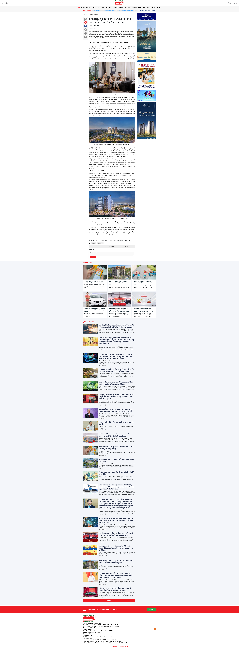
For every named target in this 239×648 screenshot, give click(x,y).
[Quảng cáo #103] (146, 36)
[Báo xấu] (85, 37)
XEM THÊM (109, 600)
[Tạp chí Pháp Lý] (119, 3)
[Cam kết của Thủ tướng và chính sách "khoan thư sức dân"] (90, 426)
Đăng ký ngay (151, 609)
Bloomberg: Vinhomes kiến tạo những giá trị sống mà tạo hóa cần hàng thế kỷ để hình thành (117, 370)
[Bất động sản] (146, 120)
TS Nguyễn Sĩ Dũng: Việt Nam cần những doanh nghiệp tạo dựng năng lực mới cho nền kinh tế (116, 410)
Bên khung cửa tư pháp (103, 597)
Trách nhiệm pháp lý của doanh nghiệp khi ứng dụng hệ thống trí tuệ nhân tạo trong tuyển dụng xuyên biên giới (116, 520)
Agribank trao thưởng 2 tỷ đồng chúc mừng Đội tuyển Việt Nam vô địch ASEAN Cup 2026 (116, 534)
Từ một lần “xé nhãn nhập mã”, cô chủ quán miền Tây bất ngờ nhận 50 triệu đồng (143, 283)
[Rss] (155, 629)
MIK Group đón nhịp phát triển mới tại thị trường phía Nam (116, 460)
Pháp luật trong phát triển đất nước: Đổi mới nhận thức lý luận (117, 473)
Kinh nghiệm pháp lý (102, 365)
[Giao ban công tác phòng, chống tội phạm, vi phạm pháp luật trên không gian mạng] (90, 592)
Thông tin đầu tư (102, 378)
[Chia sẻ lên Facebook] (85, 26)
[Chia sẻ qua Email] (85, 29)
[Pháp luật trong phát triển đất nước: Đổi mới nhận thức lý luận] (90, 476)
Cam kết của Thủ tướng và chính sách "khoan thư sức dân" (116, 423)
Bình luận (86, 19)
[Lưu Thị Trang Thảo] (146, 76)
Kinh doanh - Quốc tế (102, 495)
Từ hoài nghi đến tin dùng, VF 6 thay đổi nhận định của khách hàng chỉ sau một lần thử (94, 310)
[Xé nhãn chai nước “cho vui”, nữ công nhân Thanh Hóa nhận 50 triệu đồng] (95, 272)
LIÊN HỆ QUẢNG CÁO (115, 646)
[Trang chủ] (79, 7)
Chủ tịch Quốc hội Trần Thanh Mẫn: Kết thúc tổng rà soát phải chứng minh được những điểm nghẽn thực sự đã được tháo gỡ (116, 575)
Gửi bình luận (93, 257)
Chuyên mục (234, 3)
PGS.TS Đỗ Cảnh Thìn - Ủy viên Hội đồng (123, 10)
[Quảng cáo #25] (146, 16)
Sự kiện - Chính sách (102, 405)
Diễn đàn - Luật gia (102, 418)
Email (2, 3)
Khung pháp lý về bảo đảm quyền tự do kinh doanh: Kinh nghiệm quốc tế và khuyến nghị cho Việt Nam (116, 548)
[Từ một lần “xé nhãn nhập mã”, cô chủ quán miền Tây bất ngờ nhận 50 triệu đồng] (144, 272)
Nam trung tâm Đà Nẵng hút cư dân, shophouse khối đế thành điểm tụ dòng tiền (119, 283)
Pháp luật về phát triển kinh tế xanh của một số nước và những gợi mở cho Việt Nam (116, 383)
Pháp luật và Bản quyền (93, 636)
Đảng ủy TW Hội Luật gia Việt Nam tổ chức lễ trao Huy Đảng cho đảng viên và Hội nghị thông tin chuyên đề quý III (116, 397)
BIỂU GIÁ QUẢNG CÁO (124, 646)
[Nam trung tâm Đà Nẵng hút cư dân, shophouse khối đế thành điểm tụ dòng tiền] (119, 272)
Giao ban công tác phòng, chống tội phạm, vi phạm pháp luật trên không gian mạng (115, 589)
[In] (85, 33)
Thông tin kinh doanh (102, 455)
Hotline (6, 3)
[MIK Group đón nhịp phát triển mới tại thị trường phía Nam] (90, 463)
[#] (146, 95)
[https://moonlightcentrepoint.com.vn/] (146, 57)
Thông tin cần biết (102, 542)
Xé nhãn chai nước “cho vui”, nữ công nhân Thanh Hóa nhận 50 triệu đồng (93, 282)
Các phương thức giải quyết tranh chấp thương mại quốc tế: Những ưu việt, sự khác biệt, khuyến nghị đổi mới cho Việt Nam (116, 487)
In (127, 246)
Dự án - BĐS (101, 468)
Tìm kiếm (229, 3)
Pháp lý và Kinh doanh (102, 350)
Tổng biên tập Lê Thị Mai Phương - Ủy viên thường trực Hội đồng (100, 10)
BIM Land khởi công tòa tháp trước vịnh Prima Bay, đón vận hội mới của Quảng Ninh (115, 435)
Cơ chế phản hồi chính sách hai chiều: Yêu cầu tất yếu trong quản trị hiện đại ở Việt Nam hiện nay (116, 326)
